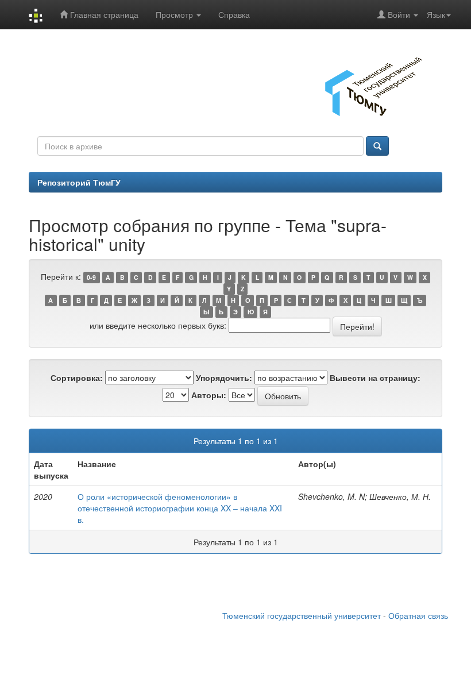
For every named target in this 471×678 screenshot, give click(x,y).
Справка (234, 14)
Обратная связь (418, 615)
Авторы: (208, 394)
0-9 (91, 277)
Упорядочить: (224, 377)
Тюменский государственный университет (301, 615)
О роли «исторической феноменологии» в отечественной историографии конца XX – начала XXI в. (180, 508)
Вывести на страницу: (375, 377)
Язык (436, 14)
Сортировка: (77, 377)
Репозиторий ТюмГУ (79, 182)
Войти (398, 14)
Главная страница (103, 14)
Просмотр (175, 14)
